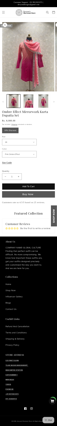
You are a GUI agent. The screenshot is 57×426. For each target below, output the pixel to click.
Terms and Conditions (16, 332)
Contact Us (11, 309)
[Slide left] (3, 102)
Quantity (5, 171)
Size (4, 137)
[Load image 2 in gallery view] (28, 101)
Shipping (14, 124)
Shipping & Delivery (15, 339)
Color (4, 149)
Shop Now (53, 216)
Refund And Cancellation (17, 326)
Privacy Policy (12, 345)
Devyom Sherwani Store (24, 421)
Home (8, 284)
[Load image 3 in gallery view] (43, 101)
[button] (3, 12)
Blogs (8, 303)
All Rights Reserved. (39, 421)
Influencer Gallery (14, 296)
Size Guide (7, 162)
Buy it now (28, 194)
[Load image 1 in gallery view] (13, 101)
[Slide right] (54, 102)
